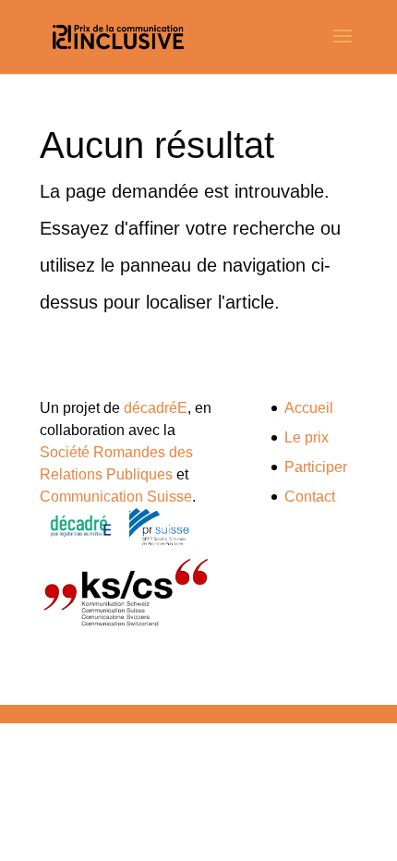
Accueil (308, 408)
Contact (309, 496)
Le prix (306, 437)
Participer (315, 467)
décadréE (155, 408)
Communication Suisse (116, 496)
